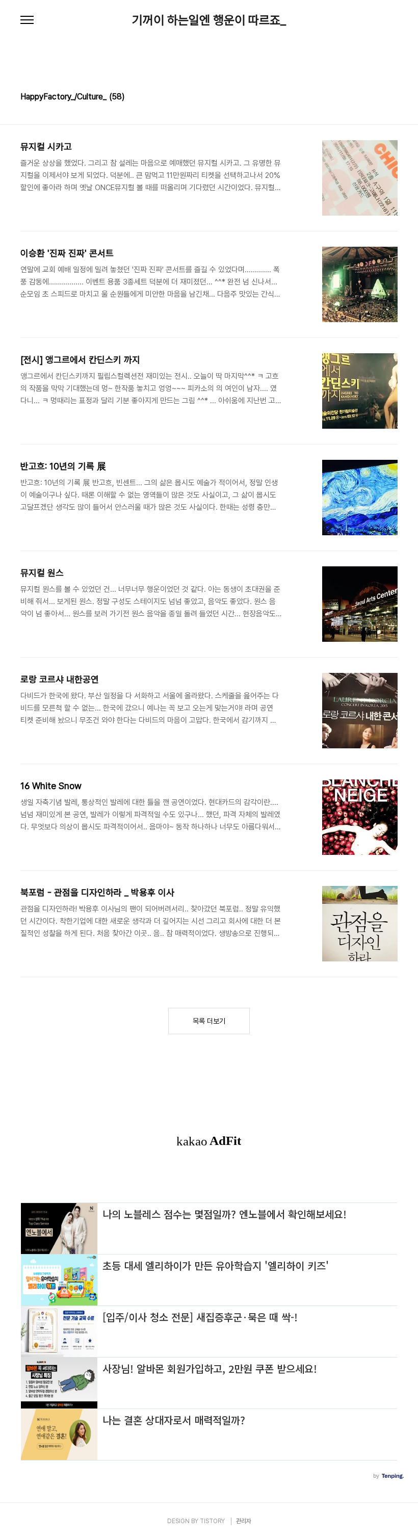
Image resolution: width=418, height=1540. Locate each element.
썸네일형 (377, 98)
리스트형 (391, 98)
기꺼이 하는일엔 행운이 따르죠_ (209, 20)
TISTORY (212, 1521)
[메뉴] (27, 20)
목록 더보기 (209, 1021)
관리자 (243, 1521)
